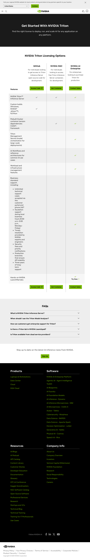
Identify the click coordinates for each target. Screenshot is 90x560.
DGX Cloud (14, 388)
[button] (83, 12)
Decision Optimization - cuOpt (59, 426)
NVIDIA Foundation (54, 467)
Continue (35, 6)
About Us (50, 451)
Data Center (15, 380)
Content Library (16, 463)
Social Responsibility (55, 474)
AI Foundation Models (56, 395)
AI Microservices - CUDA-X (57, 407)
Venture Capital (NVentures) (58, 463)
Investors (50, 459)
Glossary (13, 478)
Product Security (10, 553)
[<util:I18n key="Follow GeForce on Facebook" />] (46, 534)
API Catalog (15, 459)
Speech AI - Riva (53, 437)
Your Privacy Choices (24, 551)
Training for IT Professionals (21, 516)
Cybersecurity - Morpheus (57, 414)
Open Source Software (19, 494)
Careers (50, 482)
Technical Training (17, 513)
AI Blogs (13, 451)
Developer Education (18, 471)
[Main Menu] (2, 11)
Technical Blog (16, 509)
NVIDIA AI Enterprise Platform (59, 377)
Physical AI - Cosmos (55, 433)
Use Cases (14, 520)
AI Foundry (51, 391)
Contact (22, 553)
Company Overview (54, 455)
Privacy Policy (8, 551)
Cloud (12, 384)
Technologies (52, 478)
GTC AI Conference (18, 482)
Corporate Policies (70, 551)
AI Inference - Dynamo (56, 399)
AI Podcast (14, 455)
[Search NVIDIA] (6, 11)
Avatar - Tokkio (53, 411)
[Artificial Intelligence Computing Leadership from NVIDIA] (43, 11)
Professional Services (19, 497)
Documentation (16, 474)
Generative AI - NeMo (55, 430)
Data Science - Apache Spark (59, 422)
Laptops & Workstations (20, 377)
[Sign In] (87, 11)
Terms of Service (42, 551)
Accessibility (56, 551)
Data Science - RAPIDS (56, 418)
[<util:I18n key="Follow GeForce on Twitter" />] (54, 534)
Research (14, 501)
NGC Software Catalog (19, 490)
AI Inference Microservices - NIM (60, 403)
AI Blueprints (52, 388)
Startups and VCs (17, 505)
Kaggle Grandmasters (19, 486)
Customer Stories (17, 467)
